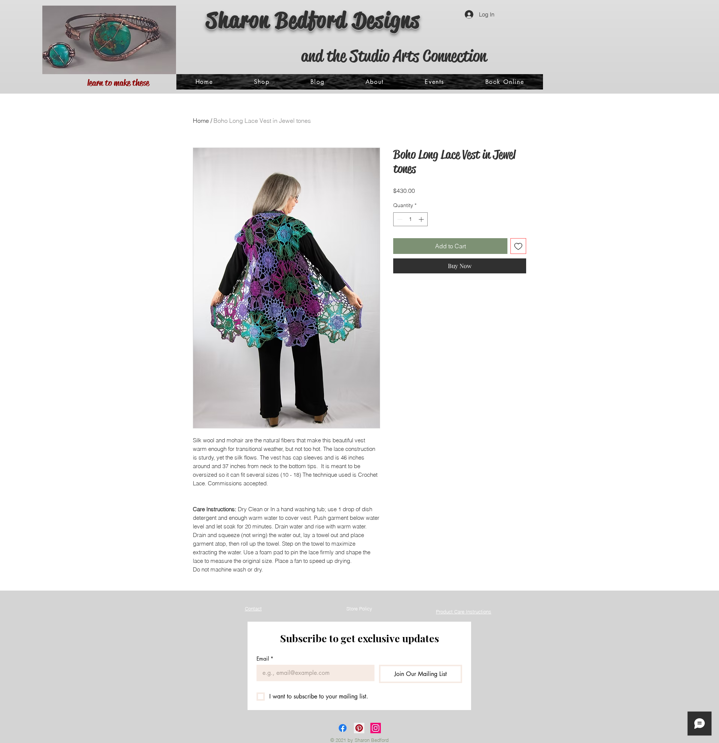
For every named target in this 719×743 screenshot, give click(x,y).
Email (265, 658)
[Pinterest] (359, 728)
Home (201, 120)
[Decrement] (399, 219)
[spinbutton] (410, 219)
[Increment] (422, 219)
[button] (261, 82)
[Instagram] (375, 728)
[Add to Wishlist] (518, 246)
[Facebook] (342, 728)
